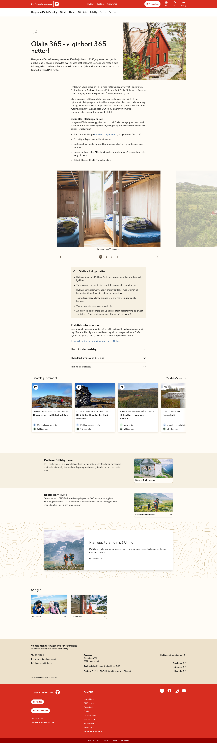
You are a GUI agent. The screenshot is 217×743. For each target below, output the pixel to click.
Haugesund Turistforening (44, 12)
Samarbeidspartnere (93, 731)
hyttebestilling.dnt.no (104, 134)
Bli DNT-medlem (40, 710)
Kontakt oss (89, 699)
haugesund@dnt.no (43, 663)
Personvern (89, 727)
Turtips (100, 4)
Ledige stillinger (90, 715)
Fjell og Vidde (89, 719)
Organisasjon (89, 707)
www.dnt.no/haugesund (45, 659)
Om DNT (88, 692)
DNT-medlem (152, 4)
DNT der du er (93, 740)
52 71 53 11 (39, 655)
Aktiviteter (112, 4)
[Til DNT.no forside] (45, 4)
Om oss (112, 12)
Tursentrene (89, 723)
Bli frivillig (37, 702)
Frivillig (93, 12)
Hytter (90, 4)
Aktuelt (63, 12)
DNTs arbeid (89, 703)
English (87, 711)
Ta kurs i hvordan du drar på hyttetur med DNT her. (95, 341)
